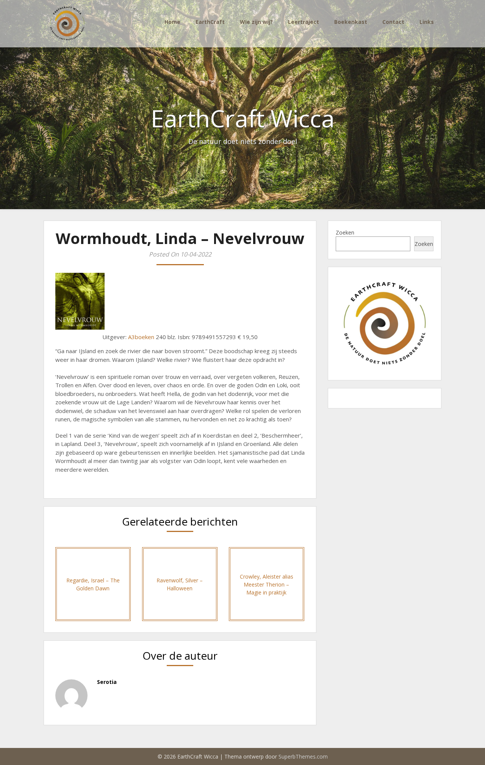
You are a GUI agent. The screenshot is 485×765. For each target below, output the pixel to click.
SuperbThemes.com (303, 756)
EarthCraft (210, 21)
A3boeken (141, 337)
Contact (393, 21)
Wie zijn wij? (256, 21)
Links (426, 21)
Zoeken (345, 232)
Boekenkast (350, 21)
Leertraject (303, 21)
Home (172, 21)
